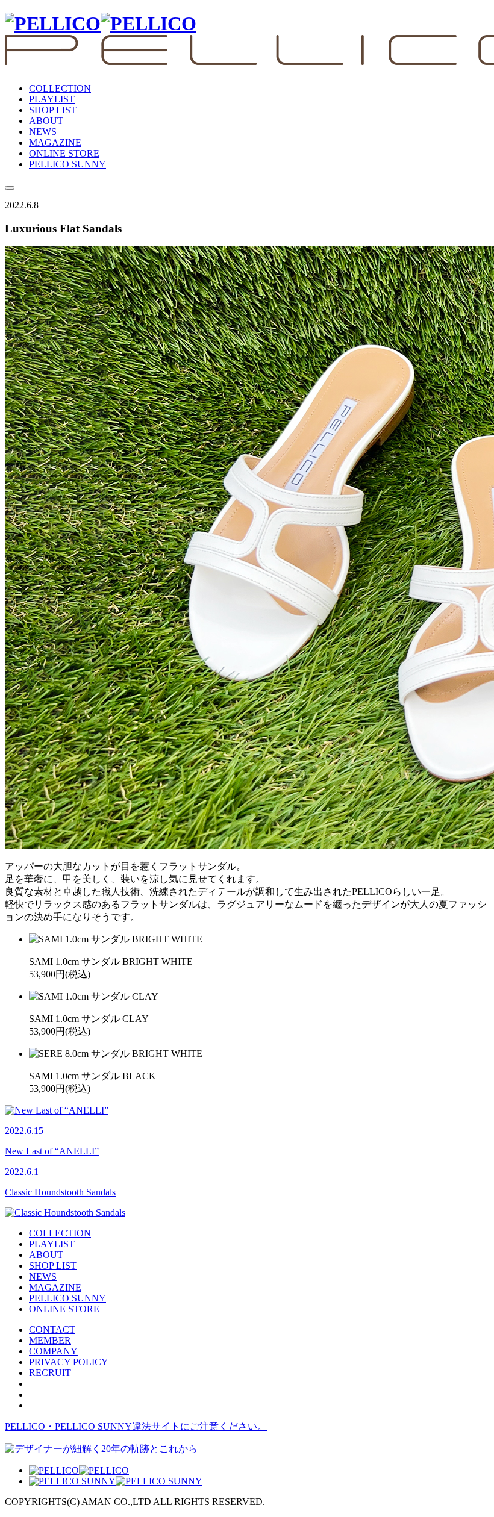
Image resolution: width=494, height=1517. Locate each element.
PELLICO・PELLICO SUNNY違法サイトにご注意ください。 (136, 1426)
